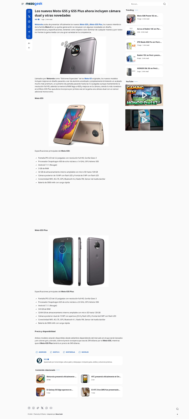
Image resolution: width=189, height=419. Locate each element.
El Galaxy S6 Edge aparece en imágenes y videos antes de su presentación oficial (60, 390)
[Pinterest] (29, 22)
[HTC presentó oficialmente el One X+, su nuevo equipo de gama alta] (85, 378)
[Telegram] (29, 32)
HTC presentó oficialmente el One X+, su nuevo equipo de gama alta (106, 376)
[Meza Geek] (34, 6)
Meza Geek (59, 414)
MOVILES (85, 352)
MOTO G (56, 352)
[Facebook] (29, 11)
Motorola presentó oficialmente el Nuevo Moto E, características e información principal (61, 376)
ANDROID (42, 352)
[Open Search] (177, 409)
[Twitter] (29, 17)
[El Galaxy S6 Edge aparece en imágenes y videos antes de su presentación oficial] (40, 392)
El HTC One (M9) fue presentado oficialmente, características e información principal (105, 390)
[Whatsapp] (29, 27)
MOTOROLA (70, 352)
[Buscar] (164, 4)
